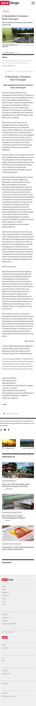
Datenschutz (5, 617)
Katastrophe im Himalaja (9, 481)
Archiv (3, 602)
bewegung (5, 683)
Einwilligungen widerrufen (9, 624)
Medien (4, 598)
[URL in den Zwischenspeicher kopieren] (1, 430)
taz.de (3, 645)
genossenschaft (6, 673)
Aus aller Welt (5, 595)
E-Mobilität (9, 414)
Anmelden (5, 620)
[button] (5, 430)
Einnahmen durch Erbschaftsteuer (12, 512)
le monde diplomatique (8, 696)
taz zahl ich (5, 648)
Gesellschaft (5, 592)
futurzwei (4, 693)
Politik (4, 586)
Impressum (5, 614)
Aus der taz (5, 670)
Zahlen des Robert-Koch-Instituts (11, 544)
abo (3, 658)
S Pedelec (15, 414)
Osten (3, 605)
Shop (3, 661)
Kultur (3, 589)
